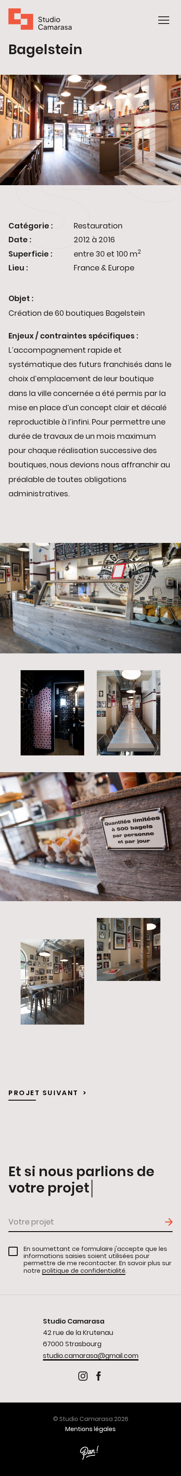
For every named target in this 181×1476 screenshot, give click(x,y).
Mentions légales (90, 1429)
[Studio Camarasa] (40, 20)
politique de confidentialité (83, 1270)
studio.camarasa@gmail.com (90, 1356)
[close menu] (164, 20)
